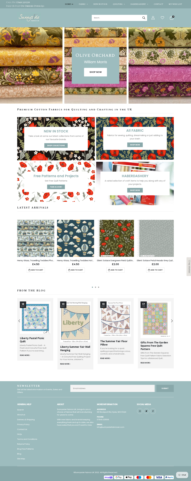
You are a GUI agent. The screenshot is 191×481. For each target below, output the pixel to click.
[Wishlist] (162, 18)
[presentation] (3, 67)
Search (143, 18)
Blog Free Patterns (25, 449)
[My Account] (152, 18)
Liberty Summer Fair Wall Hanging (75, 348)
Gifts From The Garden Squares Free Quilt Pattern (154, 346)
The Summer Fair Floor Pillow (114, 342)
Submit (165, 388)
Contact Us (22, 429)
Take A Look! (56, 187)
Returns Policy (23, 444)
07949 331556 (103, 419)
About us (21, 414)
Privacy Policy (23, 424)
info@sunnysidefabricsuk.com (110, 427)
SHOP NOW (95, 72)
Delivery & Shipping (26, 419)
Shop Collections (56, 145)
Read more (25, 355)
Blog (19, 453)
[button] (92, 287)
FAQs (19, 434)
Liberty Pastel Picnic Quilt (32, 339)
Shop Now (135, 145)
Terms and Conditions (27, 439)
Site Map (21, 458)
